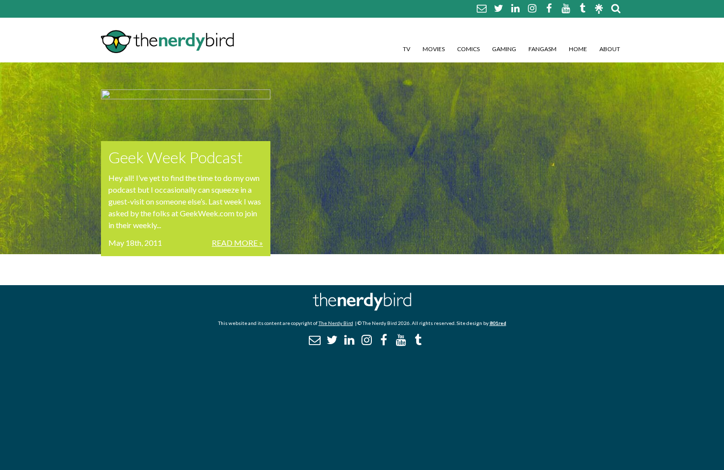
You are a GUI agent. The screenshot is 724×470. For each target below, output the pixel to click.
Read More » (237, 242)
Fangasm (542, 49)
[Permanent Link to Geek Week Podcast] (185, 115)
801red (498, 323)
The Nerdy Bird (336, 323)
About (609, 49)
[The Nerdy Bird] (362, 308)
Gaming (504, 49)
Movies (434, 49)
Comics (468, 49)
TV (406, 49)
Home (578, 49)
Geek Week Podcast (175, 157)
